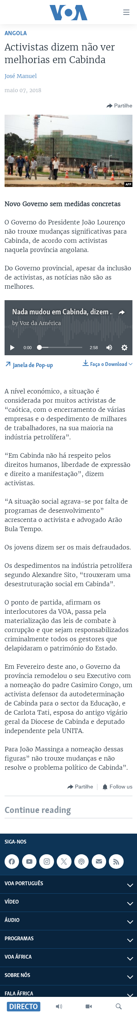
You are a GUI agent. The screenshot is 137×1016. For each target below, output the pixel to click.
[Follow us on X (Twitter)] (64, 861)
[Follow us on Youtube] (29, 861)
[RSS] (116, 861)
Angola (16, 33)
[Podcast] (81, 861)
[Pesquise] (118, 1006)
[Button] (119, 106)
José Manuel (21, 76)
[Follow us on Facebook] (12, 861)
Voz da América (40, 323)
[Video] (88, 1006)
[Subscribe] (99, 861)
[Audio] (59, 1006)
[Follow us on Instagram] (46, 861)
